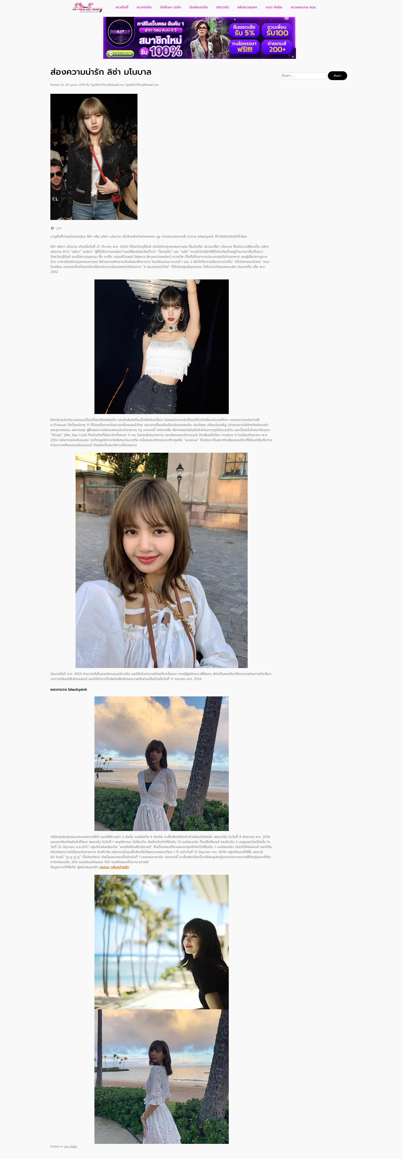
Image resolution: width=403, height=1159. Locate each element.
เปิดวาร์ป (222, 7)
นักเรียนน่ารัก (198, 7)
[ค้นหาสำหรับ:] (304, 75)
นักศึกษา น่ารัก (170, 7)
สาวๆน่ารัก (144, 7)
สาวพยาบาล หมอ (303, 7)
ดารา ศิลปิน (274, 7)
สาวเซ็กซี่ (121, 7)
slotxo (104, 867)
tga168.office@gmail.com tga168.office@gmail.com (124, 85)
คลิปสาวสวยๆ (247, 7)
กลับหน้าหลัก (120, 867)
